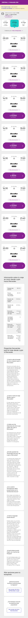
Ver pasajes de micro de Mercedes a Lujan (14, 590)
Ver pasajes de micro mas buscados (14, 610)
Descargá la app (5, 7)
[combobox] (17, 31)
